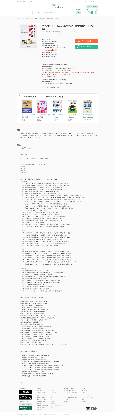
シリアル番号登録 (25, 404)
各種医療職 (53, 393)
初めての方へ (77, 2)
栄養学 (52, 397)
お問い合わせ (95, 2)
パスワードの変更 (68, 395)
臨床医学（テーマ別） (42, 399)
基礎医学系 (39, 390)
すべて (22, 18)
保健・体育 (53, 403)
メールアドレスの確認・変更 (70, 393)
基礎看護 (39, 403)
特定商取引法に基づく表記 (49, 414)
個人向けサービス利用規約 (36, 414)
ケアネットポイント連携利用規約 (63, 414)
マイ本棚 (66, 399)
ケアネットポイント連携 (87, 397)
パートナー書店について (87, 395)
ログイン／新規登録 (92, 6)
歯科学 (52, 401)
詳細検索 (78, 9)
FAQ (83, 399)
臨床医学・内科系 (41, 393)
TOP (18, 18)
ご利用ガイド (86, 2)
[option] (29, 111)
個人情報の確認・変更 (69, 390)
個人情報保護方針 (26, 414)
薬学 (27, 18)
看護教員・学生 (55, 390)
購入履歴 (66, 401)
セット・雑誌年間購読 (56, 405)
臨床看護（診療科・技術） (43, 405)
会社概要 (19, 414)
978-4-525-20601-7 (53, 54)
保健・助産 (39, 409)
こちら (57, 87)
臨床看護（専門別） (41, 407)
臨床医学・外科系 (41, 395)
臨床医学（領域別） (41, 397)
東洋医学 (53, 395)
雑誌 (52, 407)
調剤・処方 (32, 18)
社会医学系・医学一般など (43, 401)
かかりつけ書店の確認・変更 (70, 397)
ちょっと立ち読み (86, 46)
